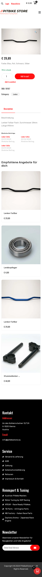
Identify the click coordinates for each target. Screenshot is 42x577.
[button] (40, 12)
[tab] (8, 109)
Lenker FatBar (5, 136)
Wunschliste (15, 3)
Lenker (15, 94)
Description (8, 108)
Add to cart (25, 76)
